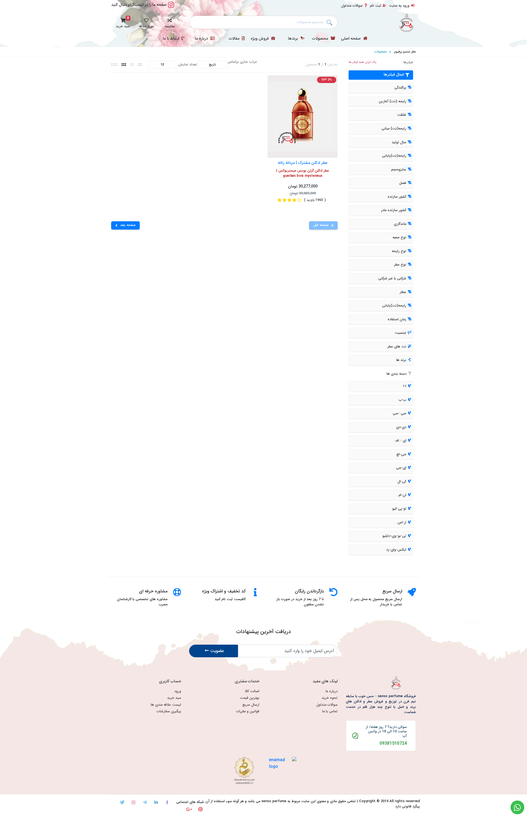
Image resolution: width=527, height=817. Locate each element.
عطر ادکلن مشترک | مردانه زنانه (302, 162)
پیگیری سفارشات (169, 711)
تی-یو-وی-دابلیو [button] (394, 536)
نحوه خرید (330, 698)
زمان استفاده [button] (397, 319)
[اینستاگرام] (133, 802)
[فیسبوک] (167, 802)
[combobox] (263, 22)
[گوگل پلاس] (189, 809)
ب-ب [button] (402, 400)
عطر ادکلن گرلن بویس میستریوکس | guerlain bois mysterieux (302, 173)
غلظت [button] (401, 115)
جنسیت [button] (400, 333)
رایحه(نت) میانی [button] (394, 128)
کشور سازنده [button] (397, 197)
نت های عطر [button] (397, 346)
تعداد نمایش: (187, 64)
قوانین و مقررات (247, 711)
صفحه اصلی (351, 39)
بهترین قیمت (249, 698)
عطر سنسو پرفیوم (405, 51)
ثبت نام (375, 6)
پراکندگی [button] (400, 88)
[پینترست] (200, 809)
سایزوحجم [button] (398, 169)
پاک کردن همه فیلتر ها (362, 62)
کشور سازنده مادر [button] (393, 210)
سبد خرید (174, 698)
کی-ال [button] (401, 481)
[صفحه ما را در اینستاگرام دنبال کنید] (171, 8)
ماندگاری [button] (400, 224)
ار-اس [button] (401, 522)
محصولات (320, 39)
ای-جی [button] (401, 468)
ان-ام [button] (402, 495)
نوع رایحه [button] (399, 251)
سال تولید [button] (399, 142)
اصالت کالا (252, 691)
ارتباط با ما (171, 39)
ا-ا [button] (404, 386)
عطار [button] (403, 292)
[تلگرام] (144, 802)
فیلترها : (407, 62)
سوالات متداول (352, 6)
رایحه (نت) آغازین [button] (392, 101)
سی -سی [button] (399, 413)
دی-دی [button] (401, 427)
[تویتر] (122, 802)
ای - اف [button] (400, 440)
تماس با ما (330, 711)
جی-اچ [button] (401, 454)
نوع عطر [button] (400, 265)
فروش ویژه (260, 39)
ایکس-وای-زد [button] (396, 550)
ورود (177, 691)
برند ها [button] (401, 360)
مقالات (234, 39)
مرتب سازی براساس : (242, 64)
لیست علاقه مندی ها (166, 705)
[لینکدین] (156, 802)
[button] (169, 22)
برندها (293, 39)
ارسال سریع (250, 705)
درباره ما (202, 39)
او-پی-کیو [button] (399, 509)
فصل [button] (402, 183)
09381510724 (393, 743)
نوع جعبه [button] (399, 238)
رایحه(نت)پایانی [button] (394, 156)
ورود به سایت (399, 6)
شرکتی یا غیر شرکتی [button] (392, 278)
